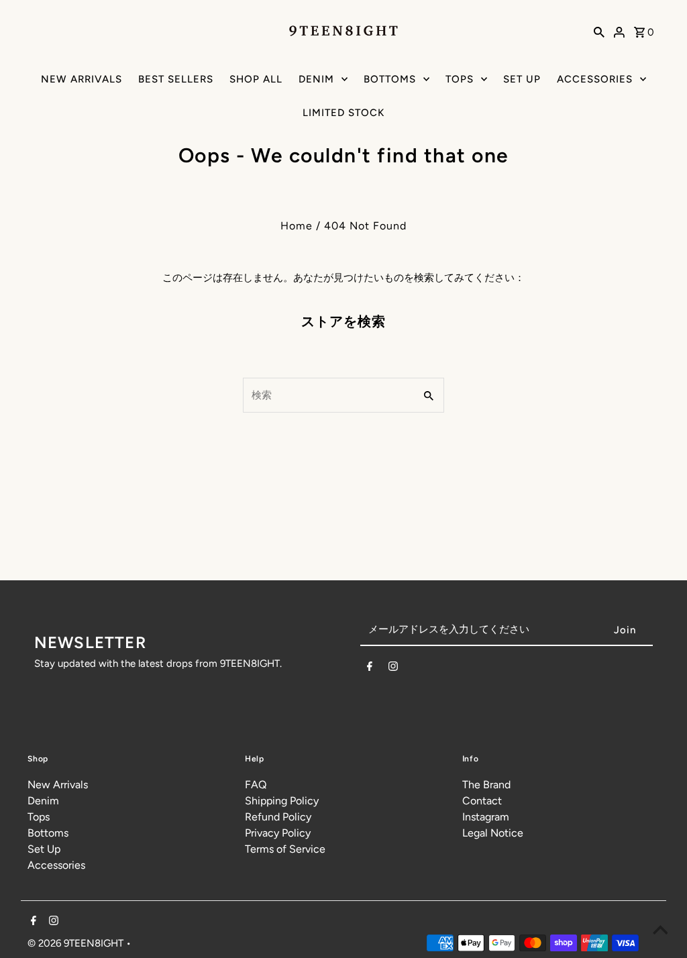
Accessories (56, 865)
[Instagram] (393, 669)
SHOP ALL (255, 79)
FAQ (255, 784)
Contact (482, 800)
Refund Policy (278, 816)
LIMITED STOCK (343, 113)
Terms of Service (285, 849)
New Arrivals (58, 784)
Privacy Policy (278, 833)
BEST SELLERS (175, 79)
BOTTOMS (390, 79)
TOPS (459, 79)
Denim (43, 800)
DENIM (316, 79)
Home (296, 225)
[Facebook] (369, 669)
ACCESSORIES (595, 79)
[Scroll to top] (660, 931)
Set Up (44, 849)
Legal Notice (492, 833)
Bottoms (48, 833)
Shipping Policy (282, 800)
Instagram (485, 816)
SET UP (522, 79)
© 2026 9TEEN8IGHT (77, 943)
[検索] (599, 31)
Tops (39, 816)
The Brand (486, 784)
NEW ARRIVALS (81, 79)
